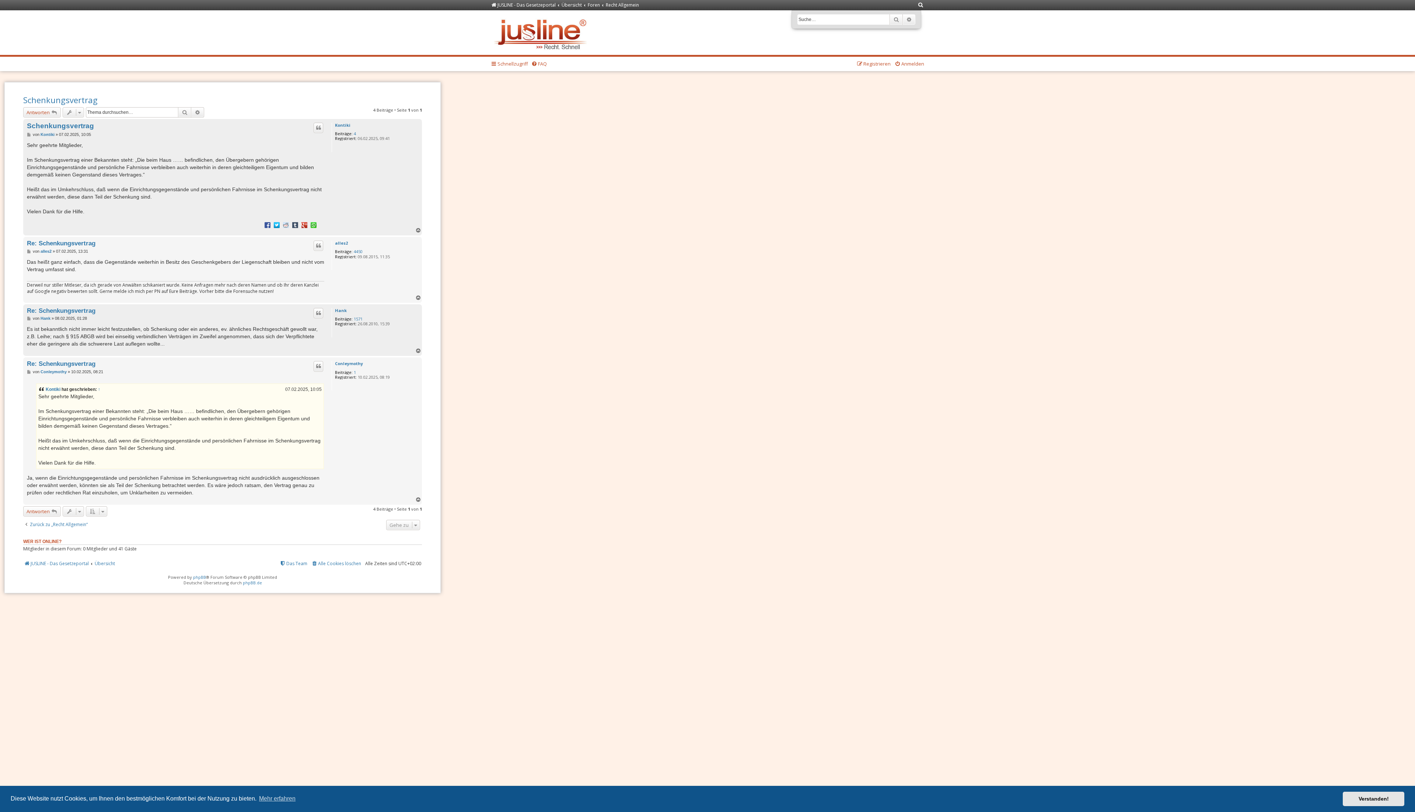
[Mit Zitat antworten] (318, 128)
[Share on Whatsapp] (314, 224)
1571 (358, 318)
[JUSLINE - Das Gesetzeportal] (542, 32)
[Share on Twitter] (277, 224)
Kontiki (342, 125)
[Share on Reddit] (286, 224)
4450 (358, 251)
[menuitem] (921, 5)
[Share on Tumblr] (295, 224)
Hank (341, 310)
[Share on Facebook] (267, 224)
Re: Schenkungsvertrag (61, 243)
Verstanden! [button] (1374, 799)
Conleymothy (349, 363)
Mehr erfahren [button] (277, 798)
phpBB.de (252, 582)
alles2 (341, 243)
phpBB (199, 577)
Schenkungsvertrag (60, 99)
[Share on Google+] (304, 224)
